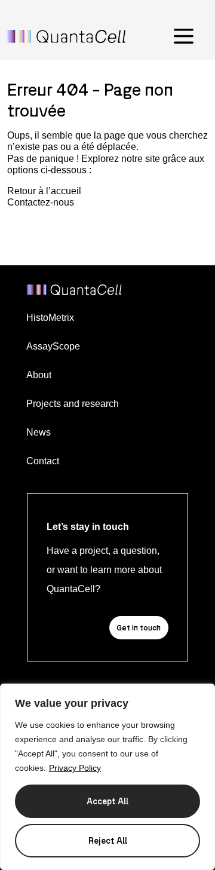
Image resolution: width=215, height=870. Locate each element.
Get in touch (138, 627)
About (38, 375)
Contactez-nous (40, 202)
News (38, 432)
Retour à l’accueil (44, 191)
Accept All (107, 801)
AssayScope (53, 346)
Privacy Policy (75, 768)
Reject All (107, 840)
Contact (42, 461)
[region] (107, 777)
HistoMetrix (50, 318)
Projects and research (72, 404)
